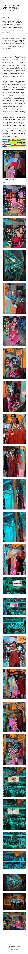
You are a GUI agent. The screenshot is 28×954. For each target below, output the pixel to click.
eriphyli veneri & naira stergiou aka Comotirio (12, 8)
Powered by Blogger (15, 946)
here (12, 48)
